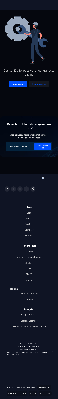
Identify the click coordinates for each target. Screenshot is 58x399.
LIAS (29, 269)
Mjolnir (29, 280)
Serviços (29, 224)
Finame (29, 299)
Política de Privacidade (17, 393)
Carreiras (29, 230)
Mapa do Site (45, 393)
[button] (47, 179)
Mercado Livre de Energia (29, 257)
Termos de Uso (44, 387)
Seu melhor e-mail (18, 146)
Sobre (29, 218)
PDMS (29, 274)
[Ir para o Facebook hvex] (7, 189)
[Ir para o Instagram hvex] (20, 189)
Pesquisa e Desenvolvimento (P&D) (29, 326)
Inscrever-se (43, 146)
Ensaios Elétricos (29, 315)
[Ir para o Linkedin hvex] (26, 189)
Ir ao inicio (18, 84)
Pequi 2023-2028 (29, 293)
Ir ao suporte (39, 84)
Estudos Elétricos (29, 321)
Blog (29, 213)
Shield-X (29, 263)
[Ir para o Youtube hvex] (13, 189)
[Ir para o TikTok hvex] (32, 189)
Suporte (29, 235)
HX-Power (29, 252)
